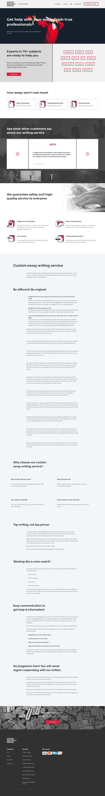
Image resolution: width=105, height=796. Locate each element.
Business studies (67, 64)
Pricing (65, 4)
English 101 (65, 58)
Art (83, 58)
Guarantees (78, 4)
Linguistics (79, 52)
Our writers (10, 759)
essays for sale (71, 343)
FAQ (71, 4)
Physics (89, 52)
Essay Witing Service (27, 771)
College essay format (28, 763)
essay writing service (57, 302)
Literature (79, 64)
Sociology (76, 70)
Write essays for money (28, 774)
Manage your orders (91, 3)
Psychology (90, 64)
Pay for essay (26, 778)
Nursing (75, 58)
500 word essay (26, 759)
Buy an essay (52, 722)
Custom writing (26, 752)
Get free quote (14, 74)
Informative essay (27, 756)
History (67, 70)
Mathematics (87, 70)
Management (68, 52)
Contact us (58, 4)
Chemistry (91, 58)
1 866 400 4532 (24, 4)
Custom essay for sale (28, 767)
